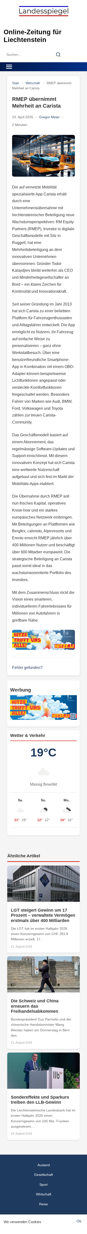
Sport (43, 1184)
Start (15, 83)
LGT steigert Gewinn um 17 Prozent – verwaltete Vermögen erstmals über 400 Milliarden (43, 915)
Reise (43, 1204)
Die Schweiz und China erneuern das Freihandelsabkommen (34, 1006)
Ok (79, 1221)
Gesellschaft (43, 1175)
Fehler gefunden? (27, 668)
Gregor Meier (49, 117)
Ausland (43, 1165)
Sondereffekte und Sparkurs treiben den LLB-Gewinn (40, 1100)
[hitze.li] (43, 640)
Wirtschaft (33, 83)
